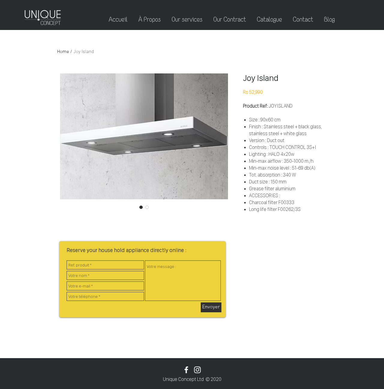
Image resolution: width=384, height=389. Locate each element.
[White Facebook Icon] (186, 369)
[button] (329, 17)
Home (63, 52)
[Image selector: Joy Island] (141, 207)
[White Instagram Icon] (197, 369)
